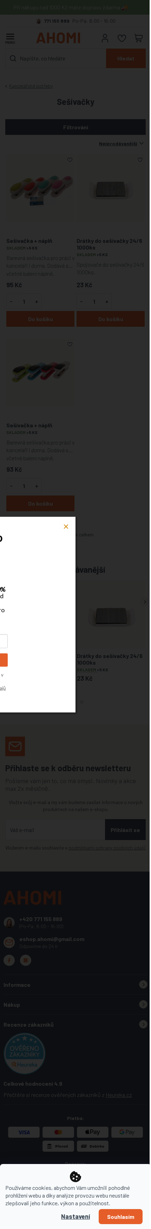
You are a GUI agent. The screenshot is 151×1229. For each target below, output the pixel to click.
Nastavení (75, 1216)
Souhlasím (120, 1216)
